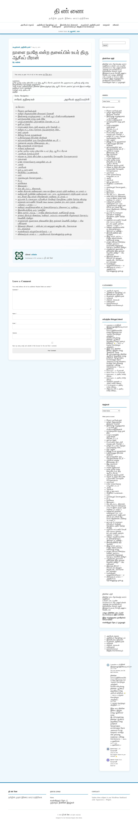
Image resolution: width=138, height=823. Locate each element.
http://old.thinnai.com (108, 615)
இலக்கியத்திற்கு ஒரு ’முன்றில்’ (32, 210)
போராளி (120, 371)
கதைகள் (106, 25)
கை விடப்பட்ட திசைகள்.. (29, 189)
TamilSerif (109, 620)
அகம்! (20, 164)
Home (52, 797)
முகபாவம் (22, 159)
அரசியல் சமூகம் (27, 25)
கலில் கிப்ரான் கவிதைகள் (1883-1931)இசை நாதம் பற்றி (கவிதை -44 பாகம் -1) (52, 191)
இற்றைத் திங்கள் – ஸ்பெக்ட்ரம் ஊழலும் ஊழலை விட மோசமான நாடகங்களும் (114, 259)
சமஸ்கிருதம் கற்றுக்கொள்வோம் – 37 (35, 231)
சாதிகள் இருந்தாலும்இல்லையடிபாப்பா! (117, 326)
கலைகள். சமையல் (112, 300)
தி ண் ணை (69, 10)
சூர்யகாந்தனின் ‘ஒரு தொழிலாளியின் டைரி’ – (39, 140)
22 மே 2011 (47, 74)
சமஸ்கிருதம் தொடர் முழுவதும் (113, 623)
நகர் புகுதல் (23, 132)
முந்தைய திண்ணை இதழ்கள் (62, 803)
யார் (20, 175)
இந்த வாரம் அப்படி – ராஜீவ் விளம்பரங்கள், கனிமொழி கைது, (46, 213)
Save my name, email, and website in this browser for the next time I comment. (35, 346)
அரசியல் (22, 167)
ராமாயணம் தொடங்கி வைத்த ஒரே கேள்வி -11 (39, 127)
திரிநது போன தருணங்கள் (30, 135)
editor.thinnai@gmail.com (115, 70)
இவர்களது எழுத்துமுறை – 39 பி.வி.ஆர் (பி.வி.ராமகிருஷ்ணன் (46, 116)
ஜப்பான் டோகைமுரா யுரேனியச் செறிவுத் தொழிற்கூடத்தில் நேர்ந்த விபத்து (52, 199)
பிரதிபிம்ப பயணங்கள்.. (28, 172)
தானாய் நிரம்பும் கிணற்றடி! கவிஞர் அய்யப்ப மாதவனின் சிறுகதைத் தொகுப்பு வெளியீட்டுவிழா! (116, 245)
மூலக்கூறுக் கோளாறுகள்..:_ (30, 178)
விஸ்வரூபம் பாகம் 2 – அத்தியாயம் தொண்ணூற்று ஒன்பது (45, 234)
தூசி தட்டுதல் (24, 124)
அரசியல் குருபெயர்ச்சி (76, 99)
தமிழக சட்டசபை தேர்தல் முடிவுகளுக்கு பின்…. (39, 130)
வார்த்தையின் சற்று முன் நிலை (31, 119)
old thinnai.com (116, 77)
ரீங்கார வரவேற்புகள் (27, 111)
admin (17, 62)
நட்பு (20, 180)
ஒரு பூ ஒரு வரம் (25, 170)
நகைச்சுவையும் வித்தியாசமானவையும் (79, 27)
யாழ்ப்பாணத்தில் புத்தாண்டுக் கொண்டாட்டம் (38, 122)
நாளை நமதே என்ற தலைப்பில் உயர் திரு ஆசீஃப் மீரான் (113, 162)
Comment (16, 290)
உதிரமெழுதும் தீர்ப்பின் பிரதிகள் (32, 138)
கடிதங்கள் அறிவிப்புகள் (90, 25)
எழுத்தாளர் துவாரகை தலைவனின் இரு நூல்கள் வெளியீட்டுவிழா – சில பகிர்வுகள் (115, 252)
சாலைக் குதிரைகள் (24, 99)
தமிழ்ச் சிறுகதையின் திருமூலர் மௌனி (36, 113)
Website (15, 333)
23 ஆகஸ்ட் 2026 (74, 31)
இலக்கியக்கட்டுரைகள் (69, 25)
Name (15, 313)
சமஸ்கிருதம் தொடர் (58, 800)
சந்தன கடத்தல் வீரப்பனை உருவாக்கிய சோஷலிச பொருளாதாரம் (47, 156)
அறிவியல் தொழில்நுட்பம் (47, 25)
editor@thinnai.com (107, 68)
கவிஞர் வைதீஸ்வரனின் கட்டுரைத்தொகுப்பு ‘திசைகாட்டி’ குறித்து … (49, 207)
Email (14, 323)
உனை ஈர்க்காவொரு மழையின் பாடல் (34, 162)
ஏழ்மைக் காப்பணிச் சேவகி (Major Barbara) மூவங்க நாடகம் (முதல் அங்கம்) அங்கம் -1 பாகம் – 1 (116, 223)
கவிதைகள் (56, 27)
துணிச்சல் (110, 369)
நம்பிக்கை (22, 183)
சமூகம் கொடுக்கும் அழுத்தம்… (113, 346)
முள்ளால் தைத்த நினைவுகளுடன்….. (34, 143)
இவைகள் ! (23, 186)
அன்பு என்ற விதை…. (114, 383)
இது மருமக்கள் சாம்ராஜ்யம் (30, 146)
